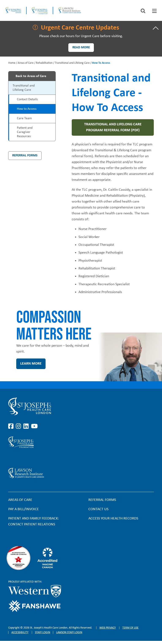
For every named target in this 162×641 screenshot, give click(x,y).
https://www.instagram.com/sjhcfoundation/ (19, 458)
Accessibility (19, 632)
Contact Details (27, 99)
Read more (81, 47)
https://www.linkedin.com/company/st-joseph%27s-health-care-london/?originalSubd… (26, 426)
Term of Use (130, 627)
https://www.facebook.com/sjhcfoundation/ (11, 458)
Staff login (42, 632)
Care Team (24, 118)
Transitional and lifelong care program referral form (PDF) (113, 127)
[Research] (61, 473)
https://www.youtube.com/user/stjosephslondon (34, 426)
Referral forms (102, 500)
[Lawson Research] (69, 10)
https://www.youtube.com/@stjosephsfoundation (34, 458)
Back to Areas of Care (31, 76)
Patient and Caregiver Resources (24, 132)
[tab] (154, 11)
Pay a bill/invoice (23, 509)
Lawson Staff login (69, 632)
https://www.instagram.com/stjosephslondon (19, 426)
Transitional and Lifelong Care (72, 63)
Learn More (31, 364)
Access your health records (113, 519)
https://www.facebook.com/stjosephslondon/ (11, 426)
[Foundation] (40, 10)
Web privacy (107, 627)
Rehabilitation (44, 63)
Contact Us (98, 509)
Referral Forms (25, 155)
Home (11, 63)
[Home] (13, 10)
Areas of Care (26, 63)
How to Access (26, 109)
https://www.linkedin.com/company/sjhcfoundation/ (26, 458)
